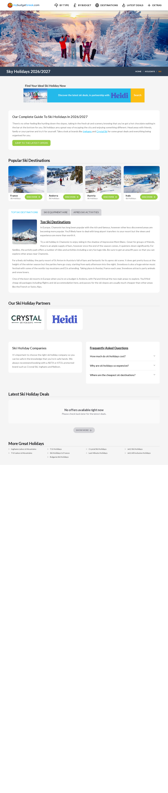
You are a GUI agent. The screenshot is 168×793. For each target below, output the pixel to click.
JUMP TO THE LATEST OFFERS (31, 142)
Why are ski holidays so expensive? (109, 365)
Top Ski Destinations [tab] (24, 212)
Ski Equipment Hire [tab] (56, 212)
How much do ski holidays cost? (108, 356)
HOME (138, 71)
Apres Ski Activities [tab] (86, 212)
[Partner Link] (26, 319)
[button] (61, 5)
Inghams (87, 131)
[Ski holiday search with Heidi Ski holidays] (83, 92)
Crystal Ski (101, 131)
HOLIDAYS (150, 71)
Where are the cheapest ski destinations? (113, 374)
